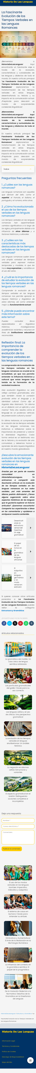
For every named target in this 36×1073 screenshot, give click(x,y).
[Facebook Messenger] (9, 623)
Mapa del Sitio (7, 1062)
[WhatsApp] (26, 623)
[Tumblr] (31, 623)
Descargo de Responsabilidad (13, 1057)
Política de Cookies (9, 1052)
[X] (15, 623)
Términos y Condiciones (10, 1046)
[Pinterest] (20, 623)
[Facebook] (4, 623)
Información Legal (8, 1041)
